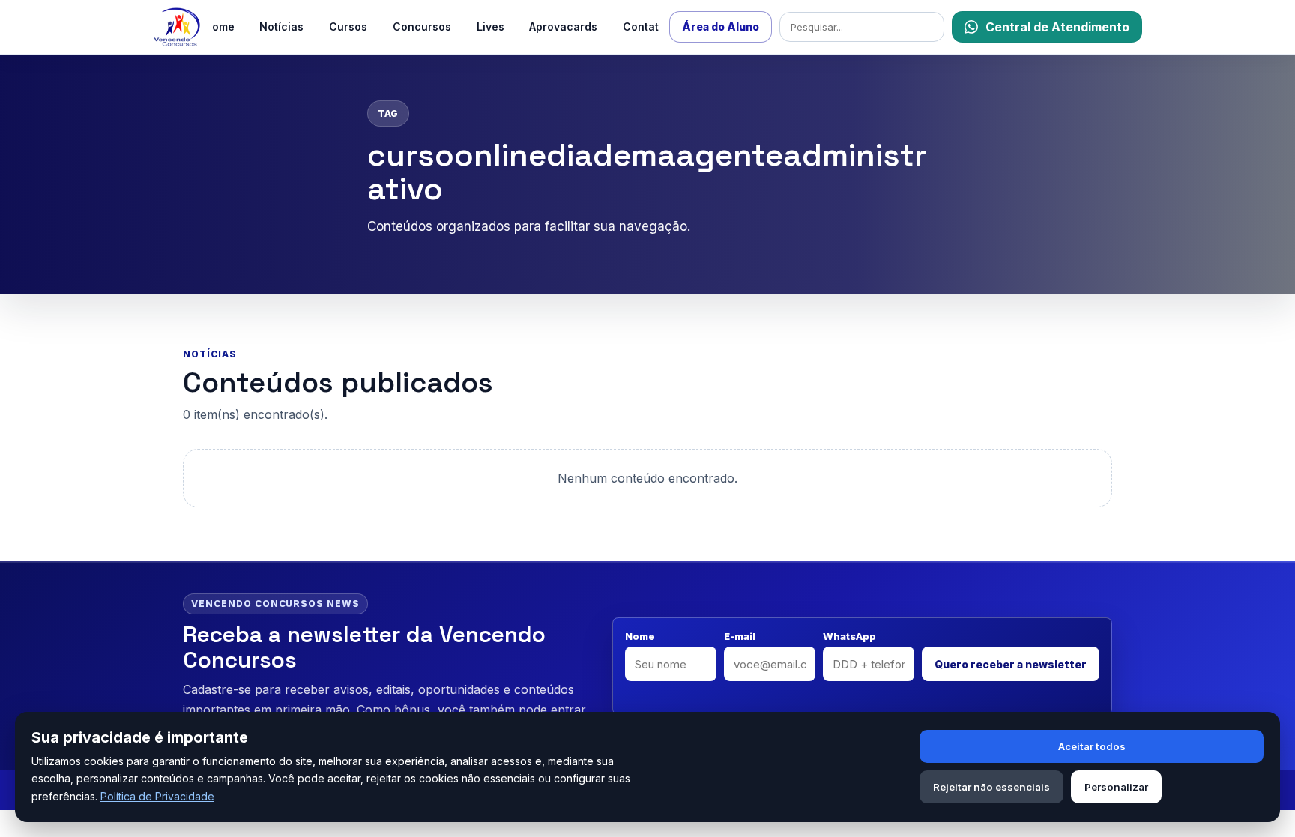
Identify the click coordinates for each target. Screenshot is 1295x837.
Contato (644, 26)
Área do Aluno (720, 26)
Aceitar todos (1092, 746)
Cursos (348, 26)
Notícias (281, 26)
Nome (640, 636)
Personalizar (1116, 787)
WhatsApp (849, 636)
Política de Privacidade (157, 796)
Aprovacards (563, 26)
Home (220, 26)
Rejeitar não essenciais (991, 787)
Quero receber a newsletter (1011, 664)
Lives (490, 26)
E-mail (739, 636)
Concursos (422, 26)
